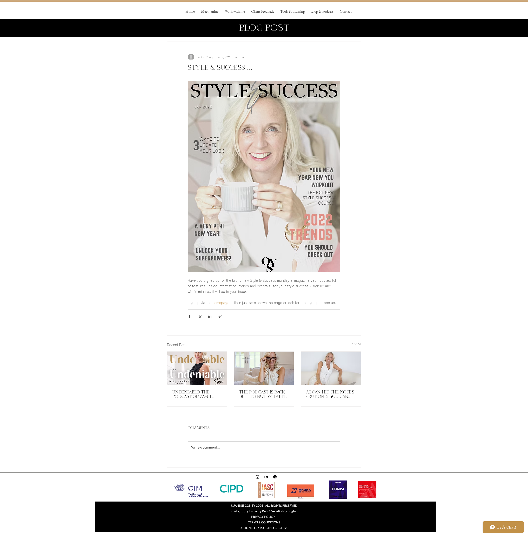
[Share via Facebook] (190, 316)
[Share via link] (220, 316)
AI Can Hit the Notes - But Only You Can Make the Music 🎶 (330, 394)
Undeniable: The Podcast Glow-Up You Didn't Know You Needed (196, 394)
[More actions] (337, 57)
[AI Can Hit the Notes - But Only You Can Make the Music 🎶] (331, 368)
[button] (235, 11)
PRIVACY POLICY (263, 517)
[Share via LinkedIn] (210, 316)
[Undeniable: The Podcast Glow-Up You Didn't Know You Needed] (197, 368)
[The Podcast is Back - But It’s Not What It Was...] (264, 368)
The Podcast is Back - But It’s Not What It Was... (263, 394)
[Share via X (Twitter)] (200, 316)
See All (356, 344)
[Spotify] (275, 477)
